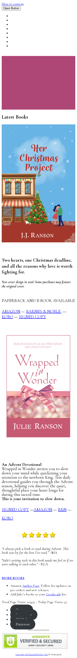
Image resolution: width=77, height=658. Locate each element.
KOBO (7, 316)
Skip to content (13, 4)
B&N (62, 509)
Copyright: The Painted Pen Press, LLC (32, 654)
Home (15, 16)
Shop (14, 42)
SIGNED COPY (15, 509)
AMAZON (11, 311)
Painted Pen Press (26, 37)
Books (15, 20)
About (16, 25)
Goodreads (53, 594)
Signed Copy (32, 316)
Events (16, 29)
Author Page (30, 586)
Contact (18, 46)
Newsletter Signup (27, 33)
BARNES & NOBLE (44, 311)
